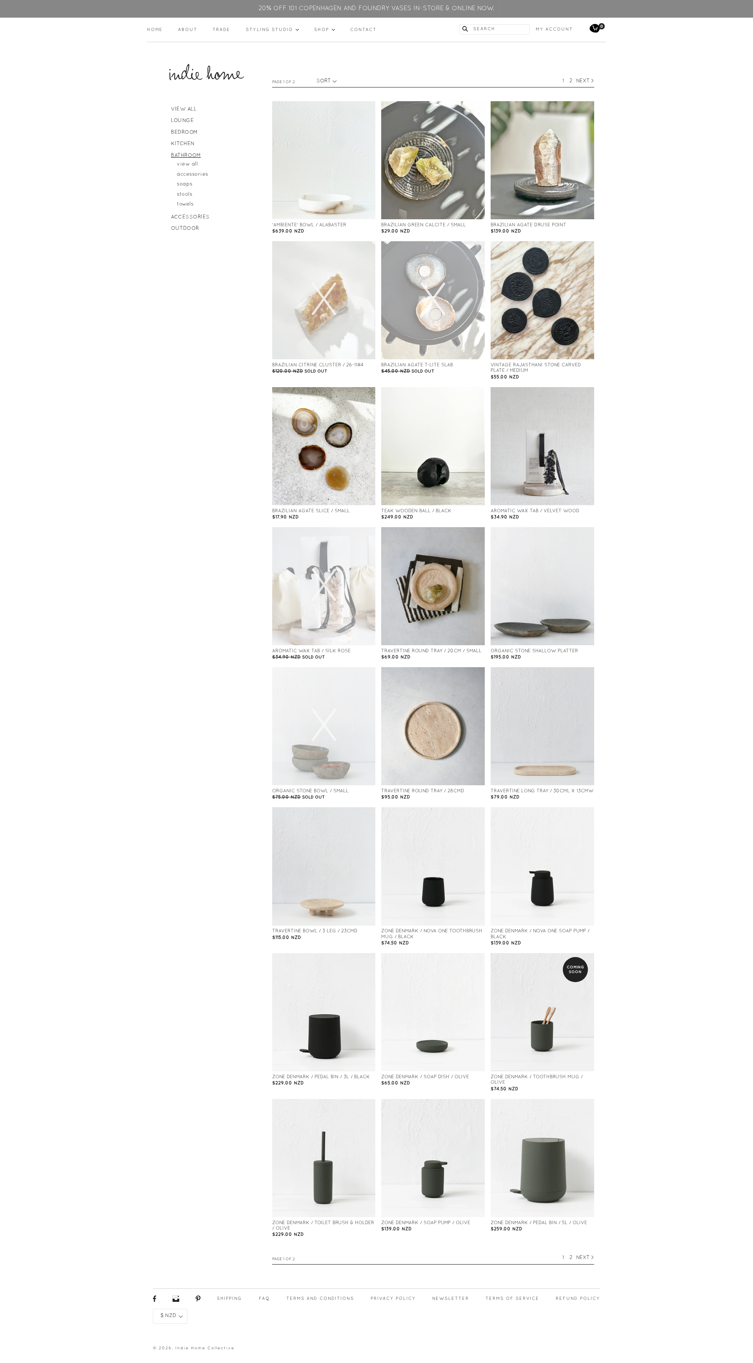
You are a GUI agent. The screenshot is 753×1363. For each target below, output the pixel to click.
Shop (324, 29)
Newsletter (450, 1299)
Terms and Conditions (320, 1299)
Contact (363, 30)
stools (184, 194)
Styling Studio (272, 29)
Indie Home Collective (205, 1348)
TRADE (221, 30)
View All (183, 109)
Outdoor (185, 228)
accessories (192, 174)
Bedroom (184, 132)
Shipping (229, 1299)
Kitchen (183, 144)
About (187, 30)
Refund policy (578, 1299)
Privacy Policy (393, 1299)
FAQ (264, 1299)
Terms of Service (512, 1299)
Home (155, 30)
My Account (554, 29)
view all (187, 164)
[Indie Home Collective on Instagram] (176, 1301)
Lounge (182, 120)
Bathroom (186, 155)
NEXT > (585, 81)
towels (185, 204)
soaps (185, 184)
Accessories (190, 217)
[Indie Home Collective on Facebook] (154, 1301)
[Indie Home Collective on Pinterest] (198, 1301)
